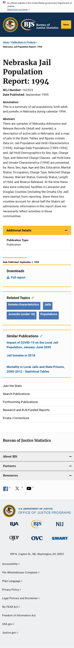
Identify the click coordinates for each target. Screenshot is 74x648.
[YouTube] (30, 490)
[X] (18, 490)
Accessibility (10, 564)
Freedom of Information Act (19, 615)
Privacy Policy (10, 589)
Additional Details (18, 230)
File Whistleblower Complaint (19, 572)
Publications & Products (23, 42)
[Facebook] (7, 490)
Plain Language (11, 581)
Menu (66, 24)
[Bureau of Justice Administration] (14, 526)
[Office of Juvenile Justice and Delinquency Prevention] (14, 541)
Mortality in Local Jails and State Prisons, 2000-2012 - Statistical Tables (36, 369)
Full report (18, 277)
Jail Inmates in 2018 (21, 355)
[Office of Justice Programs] (10, 24)
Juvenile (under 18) (21, 314)
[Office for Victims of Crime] (37, 540)
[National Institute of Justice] (59, 527)
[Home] (39, 24)
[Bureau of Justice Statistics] (37, 529)
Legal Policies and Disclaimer (20, 598)
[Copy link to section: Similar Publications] (40, 336)
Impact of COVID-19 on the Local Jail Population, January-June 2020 (32, 345)
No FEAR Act (10, 606)
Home (6, 42)
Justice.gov (9, 632)
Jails (47, 304)
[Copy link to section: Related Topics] (32, 297)
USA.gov (7, 624)
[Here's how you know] (37, 6)
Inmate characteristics (23, 304)
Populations (48, 314)
